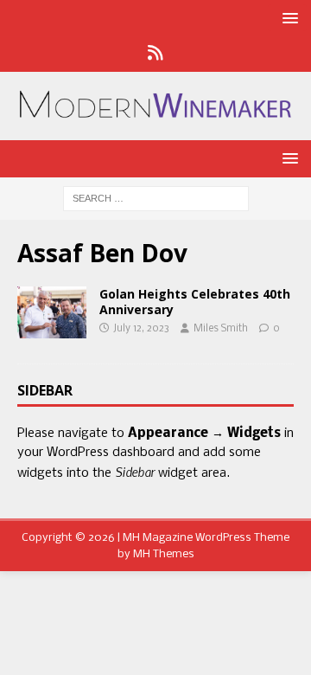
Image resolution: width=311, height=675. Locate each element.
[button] (287, 17)
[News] (156, 54)
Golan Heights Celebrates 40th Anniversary (194, 302)
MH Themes (163, 554)
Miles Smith (221, 329)
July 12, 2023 (141, 329)
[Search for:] (156, 199)
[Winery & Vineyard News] (51, 312)
